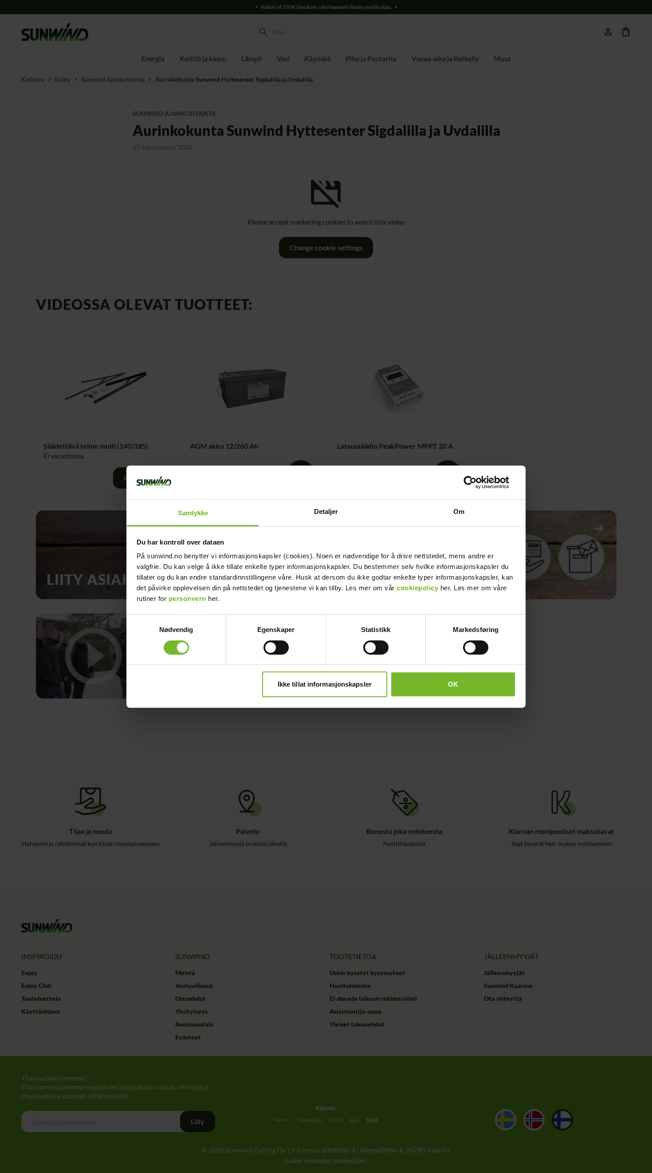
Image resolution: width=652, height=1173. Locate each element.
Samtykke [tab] (193, 513)
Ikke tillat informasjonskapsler (325, 684)
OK (453, 684)
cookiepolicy (417, 588)
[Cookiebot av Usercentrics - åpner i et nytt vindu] (477, 482)
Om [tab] (458, 511)
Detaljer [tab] (326, 511)
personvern (187, 598)
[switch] (276, 647)
